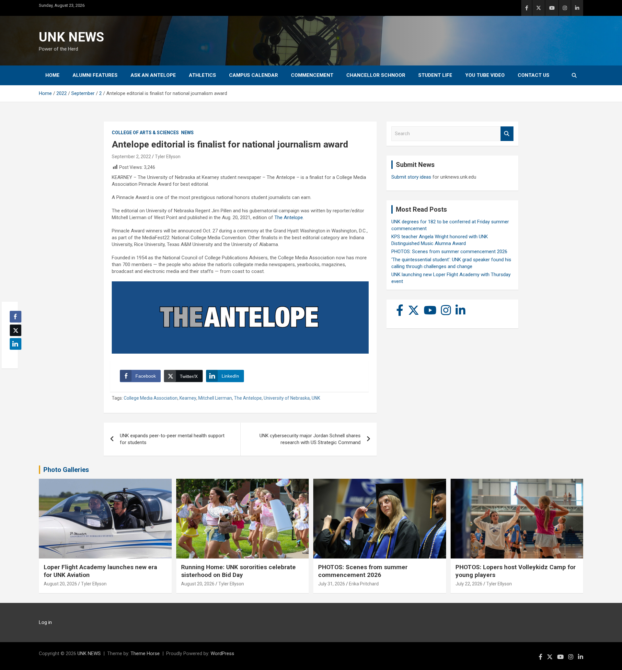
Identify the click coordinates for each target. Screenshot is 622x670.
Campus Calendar (253, 75)
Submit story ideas (411, 177)
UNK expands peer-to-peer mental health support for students (172, 439)
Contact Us (533, 75)
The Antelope (288, 217)
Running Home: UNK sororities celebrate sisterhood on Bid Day (238, 571)
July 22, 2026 (468, 583)
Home (52, 75)
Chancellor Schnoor (375, 75)
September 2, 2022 (131, 156)
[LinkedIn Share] (15, 344)
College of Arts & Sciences (145, 132)
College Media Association (151, 398)
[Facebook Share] (15, 317)
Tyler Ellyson (167, 156)
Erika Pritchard (364, 583)
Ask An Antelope (153, 75)
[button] (13, 356)
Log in (45, 622)
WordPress (222, 653)
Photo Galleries (66, 470)
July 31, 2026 (331, 583)
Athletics (202, 75)
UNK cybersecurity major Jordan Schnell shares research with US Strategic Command (310, 439)
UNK (316, 398)
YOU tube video (485, 75)
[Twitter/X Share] (15, 330)
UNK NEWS (71, 37)
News (187, 132)
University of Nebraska (287, 398)
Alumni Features (95, 75)
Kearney (187, 398)
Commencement (312, 75)
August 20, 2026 (60, 583)
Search (507, 133)
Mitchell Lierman (215, 398)
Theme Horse (145, 653)
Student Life (435, 75)
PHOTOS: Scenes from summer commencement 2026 (449, 251)
